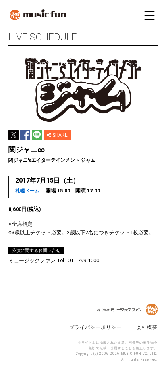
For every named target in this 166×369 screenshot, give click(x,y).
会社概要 (147, 327)
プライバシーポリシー (95, 327)
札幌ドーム (27, 191)
